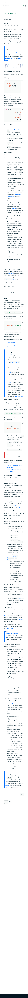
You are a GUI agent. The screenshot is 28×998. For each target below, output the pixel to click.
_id (9, 613)
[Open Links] (25, 2)
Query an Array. (18, 396)
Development (14, 10)
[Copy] (22, 82)
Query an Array (11, 342)
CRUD (14, 208)
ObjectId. (16, 129)
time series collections (12, 633)
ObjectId (21, 619)
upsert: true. (10, 628)
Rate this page (7, 23)
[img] (5, 26)
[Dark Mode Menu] (25, 6)
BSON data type (18, 678)
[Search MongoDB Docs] (21, 6)
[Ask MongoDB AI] (23, 6)
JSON (15, 52)
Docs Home (6, 10)
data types (10, 97)
